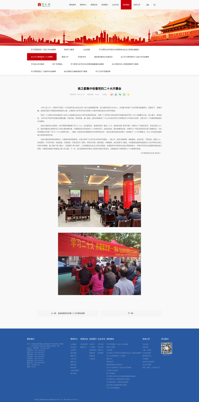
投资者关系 (92, 350)
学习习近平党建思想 (102, 71)
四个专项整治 (57, 64)
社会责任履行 (74, 370)
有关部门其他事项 (148, 362)
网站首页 (72, 5)
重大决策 (73, 373)
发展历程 (92, 353)
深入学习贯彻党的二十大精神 (42, 57)
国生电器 (73, 353)
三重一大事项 (147, 350)
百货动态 (73, 347)
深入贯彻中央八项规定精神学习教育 (125, 64)
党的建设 (126, 5)
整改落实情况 (147, 356)
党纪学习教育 (69, 50)
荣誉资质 (92, 356)
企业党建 (86, 50)
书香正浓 (101, 347)
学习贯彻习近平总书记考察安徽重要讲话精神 (87, 64)
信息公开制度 (147, 364)
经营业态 (94, 5)
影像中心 (101, 350)
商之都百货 (84, 344)
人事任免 (92, 359)
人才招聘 (92, 347)
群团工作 (65, 57)
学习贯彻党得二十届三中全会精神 (43, 50)
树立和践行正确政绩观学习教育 (75, 71)
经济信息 (145, 347)
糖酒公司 (73, 356)
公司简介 (92, 344)
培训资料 (101, 353)
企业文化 (115, 5)
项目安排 (73, 367)
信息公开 (137, 5)
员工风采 (101, 344)
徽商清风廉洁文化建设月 (103, 57)
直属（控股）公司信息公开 (151, 367)
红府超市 (73, 350)
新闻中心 (83, 5)
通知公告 (73, 362)
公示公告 (73, 359)
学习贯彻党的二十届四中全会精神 (43, 71)
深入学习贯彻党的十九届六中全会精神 (135, 57)
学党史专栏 (82, 57)
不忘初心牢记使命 (37, 64)
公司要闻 (73, 344)
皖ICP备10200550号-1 (71, 399)
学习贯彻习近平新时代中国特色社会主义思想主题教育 (119, 50)
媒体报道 (73, 364)
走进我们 (104, 5)
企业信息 (145, 344)
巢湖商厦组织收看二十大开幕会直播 (71, 313)
